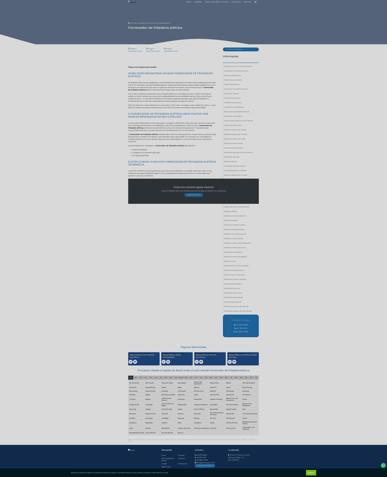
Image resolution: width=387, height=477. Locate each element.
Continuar (311, 472)
